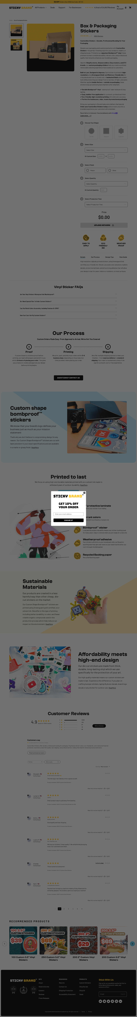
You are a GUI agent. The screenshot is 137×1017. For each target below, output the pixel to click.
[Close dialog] (84, 493)
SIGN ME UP (68, 520)
